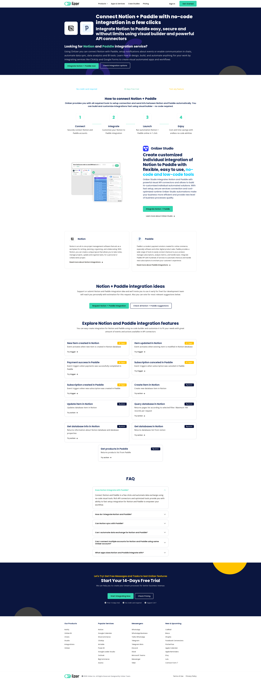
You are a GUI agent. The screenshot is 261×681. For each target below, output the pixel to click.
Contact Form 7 (171, 663)
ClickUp (101, 641)
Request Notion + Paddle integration (109, 305)
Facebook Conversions (174, 641)
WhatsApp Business (140, 633)
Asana (100, 663)
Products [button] (102, 3)
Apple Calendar (171, 648)
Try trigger (71, 352)
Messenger (136, 659)
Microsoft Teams (138, 655)
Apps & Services (118, 3)
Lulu (167, 659)
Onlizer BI (68, 633)
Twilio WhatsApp (138, 637)
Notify (66, 630)
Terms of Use (178, 676)
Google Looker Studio (106, 652)
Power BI (101, 648)
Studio (67, 641)
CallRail (168, 630)
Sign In (172, 3)
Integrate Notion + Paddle (158, 209)
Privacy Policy (191, 676)
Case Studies (134, 3)
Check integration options (115, 65)
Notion (100, 630)
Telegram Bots (137, 644)
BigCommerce (103, 659)
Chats (66, 637)
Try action (138, 393)
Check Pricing (144, 596)
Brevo (167, 633)
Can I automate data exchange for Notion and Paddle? (121, 532)
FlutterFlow (169, 644)
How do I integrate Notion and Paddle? (113, 514)
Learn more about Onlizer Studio (159, 216)
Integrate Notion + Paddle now (81, 66)
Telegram (135, 641)
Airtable (101, 644)
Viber (134, 663)
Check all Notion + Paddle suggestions (151, 305)
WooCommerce (104, 637)
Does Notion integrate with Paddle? (112, 490)
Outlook (101, 655)
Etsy (167, 655)
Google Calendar (105, 633)
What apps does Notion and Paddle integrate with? (119, 552)
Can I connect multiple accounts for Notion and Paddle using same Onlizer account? (127, 542)
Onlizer (67, 648)
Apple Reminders (172, 652)
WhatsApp (136, 630)
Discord (135, 648)
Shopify (168, 637)
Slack (134, 652)
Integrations (69, 644)
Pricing (146, 3)
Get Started (188, 3)
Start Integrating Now (120, 596)
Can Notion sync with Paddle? (109, 523)
